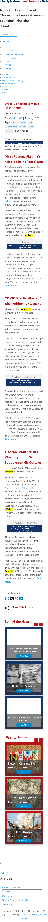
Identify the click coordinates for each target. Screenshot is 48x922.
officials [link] (9, 509)
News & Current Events (24, 763)
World (8, 65)
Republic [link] (9, 571)
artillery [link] (29, 235)
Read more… (11, 285)
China (14, 122)
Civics (8, 61)
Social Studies (11, 58)
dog (30, 122)
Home (8, 47)
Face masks (10, 338)
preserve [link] (9, 471)
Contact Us (7, 904)
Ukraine (9, 131)
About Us (6, 891)
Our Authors (8, 896)
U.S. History (24, 832)
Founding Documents (12, 887)
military (8, 201)
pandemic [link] (26, 309)
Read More (24, 656)
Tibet (30, 127)
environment (11, 127)
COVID (23, 122)
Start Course (24, 772)
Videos (8, 68)
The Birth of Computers (24, 686)
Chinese (25, 488)
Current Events (12, 51)
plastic (23, 127)
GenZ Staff (15, 118)
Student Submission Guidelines (16, 900)
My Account (9, 34)
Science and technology (15, 54)
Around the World (24, 798)
